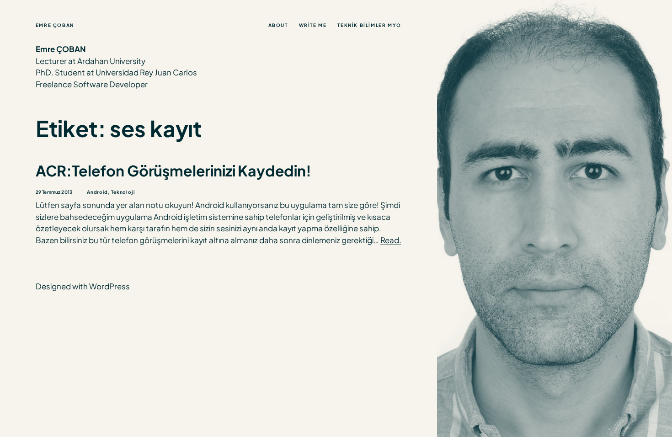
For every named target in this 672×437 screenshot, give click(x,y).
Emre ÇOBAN (55, 25)
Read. (390, 240)
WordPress (109, 286)
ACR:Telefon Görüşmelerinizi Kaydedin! (173, 170)
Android (97, 192)
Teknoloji (122, 192)
